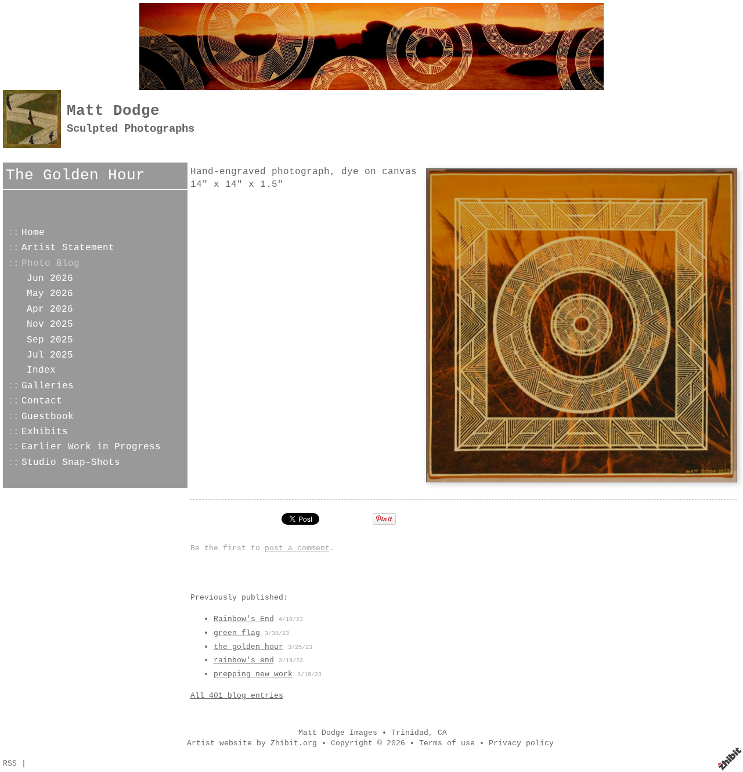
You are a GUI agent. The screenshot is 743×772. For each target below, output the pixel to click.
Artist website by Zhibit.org (252, 743)
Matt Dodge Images (337, 732)
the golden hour (248, 647)
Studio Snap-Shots (70, 462)
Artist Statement (67, 248)
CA (442, 732)
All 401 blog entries (236, 695)
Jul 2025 (50, 355)
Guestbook (47, 417)
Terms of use (447, 743)
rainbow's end (244, 660)
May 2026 (50, 293)
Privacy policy (521, 743)
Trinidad (409, 732)
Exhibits (44, 432)
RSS (10, 763)
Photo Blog (50, 263)
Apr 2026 (50, 309)
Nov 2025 (50, 324)
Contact (41, 401)
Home (33, 233)
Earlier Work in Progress (91, 447)
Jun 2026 (50, 278)
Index (41, 370)
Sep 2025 (50, 340)
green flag (237, 633)
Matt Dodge (113, 111)
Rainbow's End (244, 619)
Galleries (47, 386)
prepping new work (253, 674)
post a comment (297, 548)
